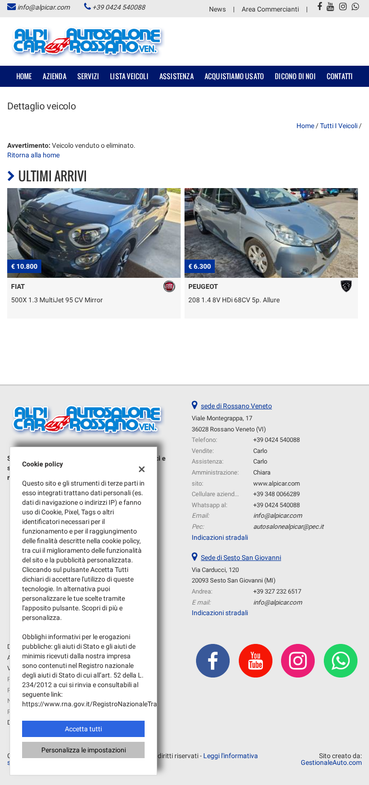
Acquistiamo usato (234, 76)
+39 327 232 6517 (277, 591)
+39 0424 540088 (118, 7)
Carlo (260, 450)
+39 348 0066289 (276, 494)
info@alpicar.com (43, 7)
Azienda (54, 76)
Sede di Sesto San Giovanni (241, 557)
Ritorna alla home (33, 155)
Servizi (88, 76)
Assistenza (177, 76)
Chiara (262, 472)
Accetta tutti (83, 729)
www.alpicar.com (276, 483)
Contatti (340, 76)
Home (24, 76)
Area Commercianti (270, 9)
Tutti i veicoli (338, 126)
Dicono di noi (295, 76)
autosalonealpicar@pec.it (288, 526)
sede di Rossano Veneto (236, 406)
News (217, 9)
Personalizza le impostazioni (83, 750)
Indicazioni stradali (220, 537)
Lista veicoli (129, 76)
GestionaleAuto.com (331, 762)
